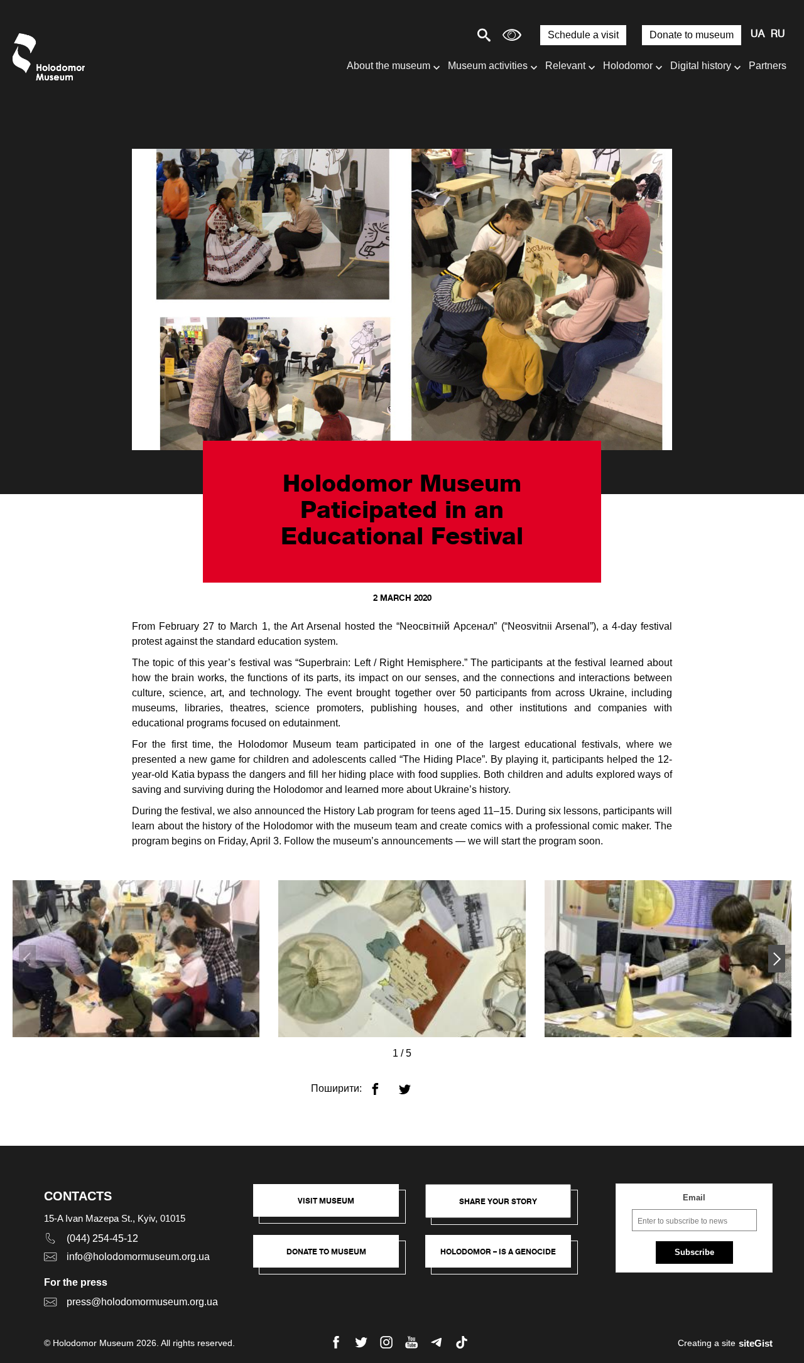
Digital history (700, 65)
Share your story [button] (498, 1201)
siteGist (756, 1343)
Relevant (565, 65)
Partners (767, 65)
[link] (332, 1257)
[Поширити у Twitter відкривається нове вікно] (412, 1084)
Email (694, 1197)
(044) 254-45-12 (102, 1238)
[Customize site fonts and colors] (512, 35)
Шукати (440, 35)
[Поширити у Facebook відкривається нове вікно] (383, 1084)
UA (757, 34)
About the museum (388, 65)
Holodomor (628, 65)
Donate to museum (691, 35)
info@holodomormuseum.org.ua (138, 1256)
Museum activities (488, 65)
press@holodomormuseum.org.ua (142, 1301)
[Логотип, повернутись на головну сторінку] (52, 56)
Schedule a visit (583, 35)
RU (778, 34)
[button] (776, 958)
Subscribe (694, 1252)
